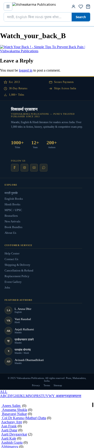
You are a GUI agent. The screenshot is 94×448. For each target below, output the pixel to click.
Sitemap (58, 385)
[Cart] (88, 6)
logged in (25, 70)
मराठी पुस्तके (11, 193)
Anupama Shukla (14, 410)
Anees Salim (11, 406)
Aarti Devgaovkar (14, 434)
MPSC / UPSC (13, 210)
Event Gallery (13, 282)
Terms (47, 385)
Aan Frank (9, 426)
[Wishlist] (80, 6)
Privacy (36, 385)
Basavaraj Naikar (14, 414)
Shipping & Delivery (17, 264)
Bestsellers (11, 215)
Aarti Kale (8, 438)
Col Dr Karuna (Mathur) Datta (23, 418)
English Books (14, 198)
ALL (3, 392)
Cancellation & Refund (19, 270)
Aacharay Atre (11, 422)
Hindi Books (12, 204)
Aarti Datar (9, 430)
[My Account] (73, 6)
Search (81, 17)
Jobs (7, 287)
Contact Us (11, 259)
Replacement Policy (17, 276)
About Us (10, 232)
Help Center (12, 253)
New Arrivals (12, 221)
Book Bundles (13, 227)
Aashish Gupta (12, 442)
